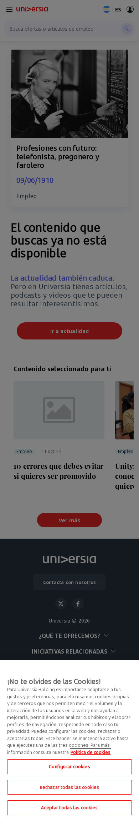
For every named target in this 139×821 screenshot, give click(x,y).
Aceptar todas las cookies (69, 807)
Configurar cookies (69, 766)
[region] (69, 740)
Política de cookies (90, 752)
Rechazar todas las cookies (69, 787)
